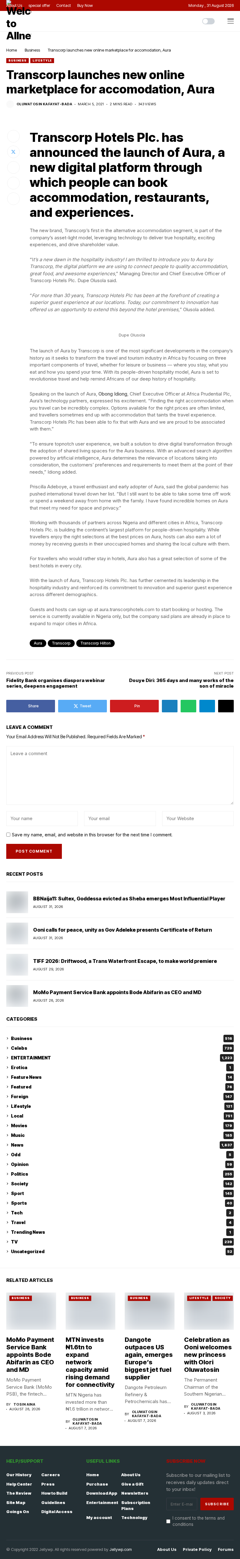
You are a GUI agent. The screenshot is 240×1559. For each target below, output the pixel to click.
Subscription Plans (135, 1505)
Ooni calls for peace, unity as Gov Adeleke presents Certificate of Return (122, 930)
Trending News (121, 1232)
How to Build (54, 1493)
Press (48, 1484)
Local (121, 1115)
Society (121, 1183)
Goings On (17, 1511)
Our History (19, 1474)
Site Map (15, 1502)
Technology (134, 1517)
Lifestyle (42, 60)
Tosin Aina (24, 1404)
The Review (18, 1493)
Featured (121, 1086)
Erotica (121, 1067)
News (121, 1145)
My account (99, 1517)
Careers (50, 1474)
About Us (131, 1474)
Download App (101, 1493)
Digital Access (56, 1511)
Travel (121, 1222)
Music (121, 1135)
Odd (121, 1154)
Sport (121, 1193)
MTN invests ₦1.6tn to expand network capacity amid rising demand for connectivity (90, 1362)
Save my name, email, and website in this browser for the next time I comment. (92, 834)
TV (121, 1241)
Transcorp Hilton (95, 643)
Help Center (19, 1484)
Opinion (121, 1164)
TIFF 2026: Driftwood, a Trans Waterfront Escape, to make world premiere (125, 961)
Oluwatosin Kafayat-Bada (44, 104)
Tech (121, 1212)
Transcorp (61, 643)
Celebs (121, 1048)
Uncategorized (121, 1251)
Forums (226, 1549)
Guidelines (53, 1502)
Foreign (121, 1096)
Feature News (121, 1077)
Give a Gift (132, 1484)
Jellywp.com (120, 1549)
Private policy (197, 1549)
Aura (38, 643)
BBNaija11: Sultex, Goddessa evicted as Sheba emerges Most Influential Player (129, 898)
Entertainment (102, 1502)
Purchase (97, 1484)
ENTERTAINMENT (121, 1057)
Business (32, 49)
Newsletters (134, 1493)
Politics (121, 1174)
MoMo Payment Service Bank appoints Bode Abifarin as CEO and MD (117, 992)
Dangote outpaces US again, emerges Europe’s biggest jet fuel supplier (149, 1358)
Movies (121, 1125)
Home (11, 49)
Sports (121, 1203)
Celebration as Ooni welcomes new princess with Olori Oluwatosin (208, 1354)
